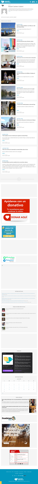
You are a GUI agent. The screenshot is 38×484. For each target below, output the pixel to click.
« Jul (2, 393)
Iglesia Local (19, 24)
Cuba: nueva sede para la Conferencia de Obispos (26, 120)
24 (4, 389)
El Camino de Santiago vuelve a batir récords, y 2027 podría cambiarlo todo (17, 327)
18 (9, 387)
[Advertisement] (19, 190)
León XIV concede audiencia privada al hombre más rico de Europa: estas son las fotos (14, 302)
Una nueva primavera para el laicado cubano (25, 41)
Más (19, 179)
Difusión (25, 471)
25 (9, 389)
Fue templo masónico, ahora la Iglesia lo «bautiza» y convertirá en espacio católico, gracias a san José (21, 313)
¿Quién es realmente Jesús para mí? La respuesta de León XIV (14, 308)
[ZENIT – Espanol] (10, 2)
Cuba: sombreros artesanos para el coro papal (25, 88)
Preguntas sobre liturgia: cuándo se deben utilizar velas (14, 322)
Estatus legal (29, 471)
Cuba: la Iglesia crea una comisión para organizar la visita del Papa (14, 135)
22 (28, 387)
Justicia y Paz (20, 87)
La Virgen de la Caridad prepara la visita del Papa (26, 104)
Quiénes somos (8, 471)
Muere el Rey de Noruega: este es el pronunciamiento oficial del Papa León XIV (13, 300)
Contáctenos (21, 473)
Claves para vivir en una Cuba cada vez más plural (26, 57)
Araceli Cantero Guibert (20, 66)
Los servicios (21, 471)
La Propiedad (16, 471)
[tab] (14, 451)
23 (33, 387)
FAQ (12, 471)
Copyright (16, 473)
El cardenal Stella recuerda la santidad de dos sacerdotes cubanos (15, 162)
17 (4, 387)
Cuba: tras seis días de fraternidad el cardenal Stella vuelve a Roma (15, 149)
